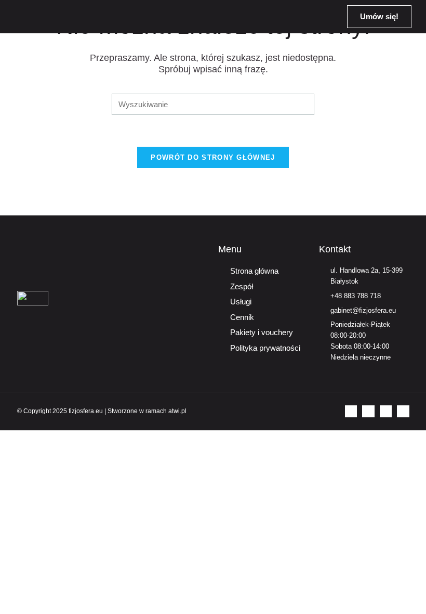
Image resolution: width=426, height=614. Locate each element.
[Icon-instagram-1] (368, 411)
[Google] (403, 411)
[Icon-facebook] (351, 411)
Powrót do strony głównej (213, 157)
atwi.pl (177, 411)
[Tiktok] (386, 411)
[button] (320, 16)
